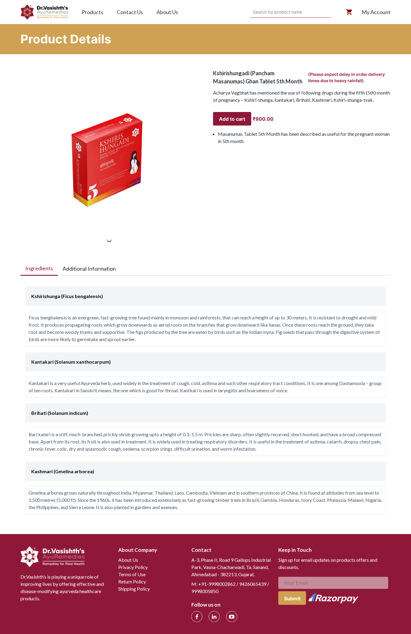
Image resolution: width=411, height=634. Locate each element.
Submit (292, 598)
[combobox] (254, 12)
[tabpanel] (205, 397)
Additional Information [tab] (89, 268)
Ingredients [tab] (39, 268)
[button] (109, 158)
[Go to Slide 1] (109, 239)
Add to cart (232, 119)
